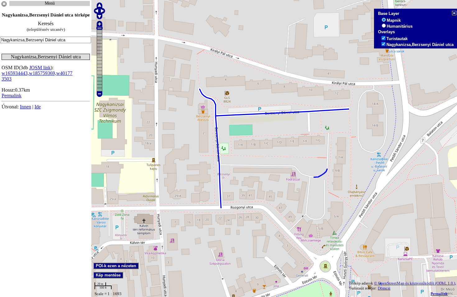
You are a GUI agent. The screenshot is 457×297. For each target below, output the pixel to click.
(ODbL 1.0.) (445, 283)
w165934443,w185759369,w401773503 (37, 76)
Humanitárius (400, 26)
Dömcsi (384, 288)
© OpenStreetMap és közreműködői (404, 283)
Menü (50, 3)
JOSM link (40, 67)
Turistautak (397, 38)
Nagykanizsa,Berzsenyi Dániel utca (420, 44)
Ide (38, 106)
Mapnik (394, 20)
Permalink (439, 293)
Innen (25, 106)
